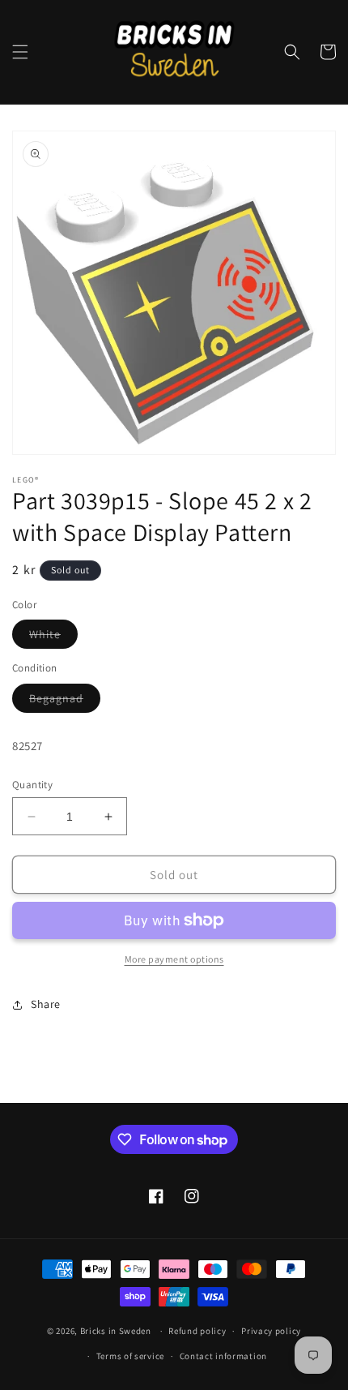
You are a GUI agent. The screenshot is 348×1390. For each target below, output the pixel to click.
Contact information (223, 1356)
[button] (20, 52)
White (53, 637)
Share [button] (46, 1004)
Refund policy (197, 1330)
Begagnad (64, 701)
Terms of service (130, 1356)
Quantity (32, 785)
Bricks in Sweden (115, 1330)
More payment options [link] (174, 959)
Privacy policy (271, 1330)
